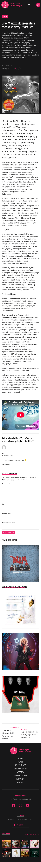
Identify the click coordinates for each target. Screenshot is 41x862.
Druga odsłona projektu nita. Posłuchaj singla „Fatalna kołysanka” (29, 734)
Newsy (5, 16)
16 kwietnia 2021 (7, 456)
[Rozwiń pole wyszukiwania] (38, 5)
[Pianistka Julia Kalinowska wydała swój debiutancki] (34, 853)
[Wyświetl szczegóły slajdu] (20, 652)
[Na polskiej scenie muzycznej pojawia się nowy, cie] (16, 844)
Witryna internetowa (8, 523)
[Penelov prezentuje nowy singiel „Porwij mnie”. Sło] (25, 853)
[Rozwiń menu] (29, 5)
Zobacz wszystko (30, 834)
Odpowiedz (6, 465)
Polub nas (20, 825)
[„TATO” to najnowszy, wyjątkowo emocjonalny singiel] (34, 844)
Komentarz (6, 484)
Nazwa (5, 504)
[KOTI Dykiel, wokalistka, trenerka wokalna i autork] (16, 853)
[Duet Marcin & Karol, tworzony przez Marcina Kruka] (25, 844)
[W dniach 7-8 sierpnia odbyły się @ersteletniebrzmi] (6, 853)
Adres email (6, 513)
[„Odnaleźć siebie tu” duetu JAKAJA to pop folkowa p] (6, 844)
